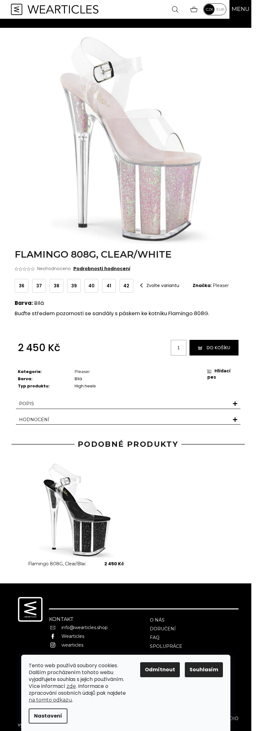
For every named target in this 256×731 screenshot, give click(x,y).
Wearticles (73, 636)
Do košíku (218, 348)
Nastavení (48, 715)
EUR (220, 9)
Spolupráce (166, 646)
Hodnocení (34, 419)
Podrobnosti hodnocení (101, 268)
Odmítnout (160, 669)
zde (71, 686)
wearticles (72, 645)
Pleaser (221, 285)
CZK (209, 9)
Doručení (163, 629)
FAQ (155, 637)
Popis (26, 403)
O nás (157, 620)
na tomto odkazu (50, 700)
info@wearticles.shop (85, 627)
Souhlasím (204, 669)
